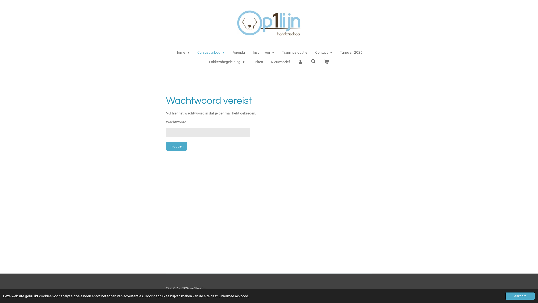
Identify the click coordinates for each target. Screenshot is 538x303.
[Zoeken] (313, 61)
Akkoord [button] (520, 296)
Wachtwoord (176, 122)
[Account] (300, 62)
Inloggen (176, 146)
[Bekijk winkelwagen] (326, 62)
